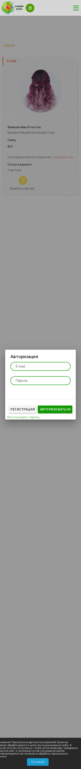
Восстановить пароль (23, 417)
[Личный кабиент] (29, 7)
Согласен (38, 762)
